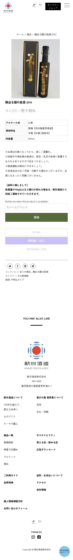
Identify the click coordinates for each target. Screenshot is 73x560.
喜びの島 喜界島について (49, 397)
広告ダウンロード (46, 449)
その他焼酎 (23, 275)
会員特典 (8, 482)
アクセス (41, 482)
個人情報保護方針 (13, 501)
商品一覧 (8, 435)
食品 (6, 463)
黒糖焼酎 (8, 442)
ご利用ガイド (11, 475)
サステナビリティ (46, 435)
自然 (38, 404)
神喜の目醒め (11, 449)
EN (40, 4)
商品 (29, 34)
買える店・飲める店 (47, 442)
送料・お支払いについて (49, 475)
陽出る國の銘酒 (40, 271)
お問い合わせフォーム (16, 508)
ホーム (20, 34)
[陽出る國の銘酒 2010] (36, 68)
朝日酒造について (13, 397)
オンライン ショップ (53, 6)
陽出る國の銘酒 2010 (18, 102)
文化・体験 (42, 411)
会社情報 (41, 489)
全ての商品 (25, 271)
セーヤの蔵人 (11, 423)
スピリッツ (10, 456)
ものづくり (10, 416)
